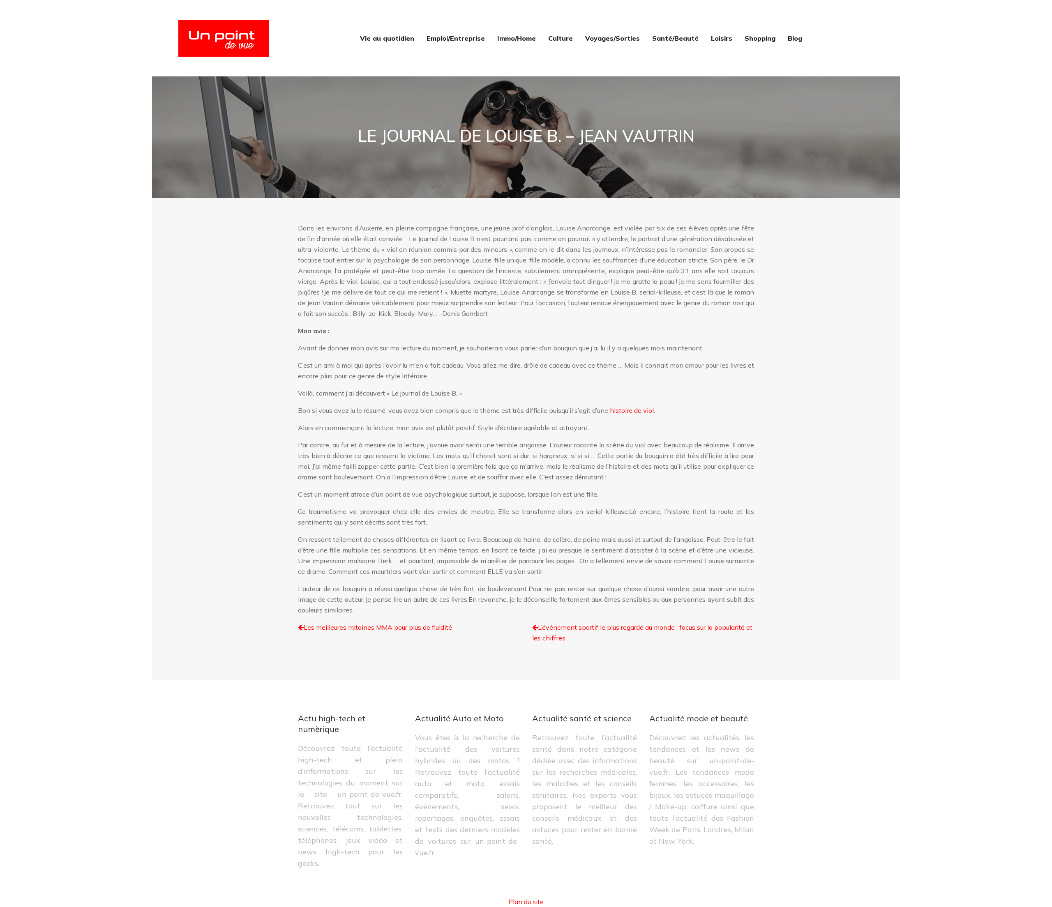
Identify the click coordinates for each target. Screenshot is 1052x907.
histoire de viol (632, 410)
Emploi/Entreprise (456, 38)
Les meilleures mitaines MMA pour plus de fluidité (378, 627)
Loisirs (721, 38)
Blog (795, 38)
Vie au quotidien (387, 38)
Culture (560, 38)
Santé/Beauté (675, 38)
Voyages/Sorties (612, 38)
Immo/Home (516, 38)
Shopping (760, 38)
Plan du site (526, 902)
